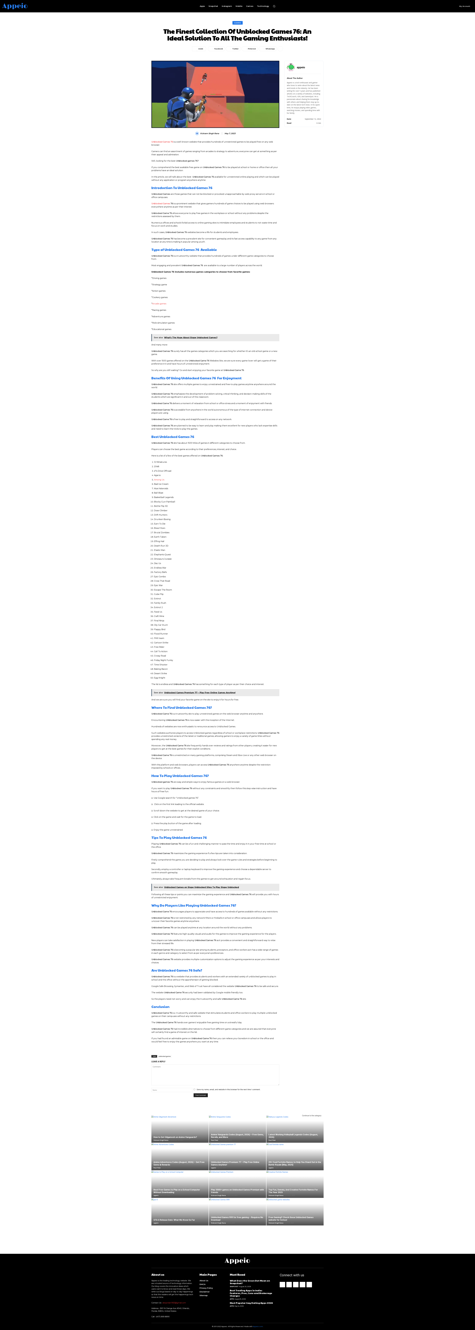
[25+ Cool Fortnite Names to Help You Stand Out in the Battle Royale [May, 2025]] (295, 1160)
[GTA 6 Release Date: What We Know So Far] (180, 1216)
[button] (274, 6)
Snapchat (234, 1286)
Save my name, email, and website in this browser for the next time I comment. (228, 1089)
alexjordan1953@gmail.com (174, 1303)
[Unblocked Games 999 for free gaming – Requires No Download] (237, 1216)
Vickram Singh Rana (209, 133)
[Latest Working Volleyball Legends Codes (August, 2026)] (295, 1133)
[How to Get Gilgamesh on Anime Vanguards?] (180, 1133)
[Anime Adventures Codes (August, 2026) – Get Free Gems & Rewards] (180, 1160)
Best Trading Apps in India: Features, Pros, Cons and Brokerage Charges (251, 1293)
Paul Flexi (214, 1140)
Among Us (159, 480)
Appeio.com (258, 1326)
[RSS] (302, 1284)
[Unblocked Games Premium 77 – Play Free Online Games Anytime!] (237, 1160)
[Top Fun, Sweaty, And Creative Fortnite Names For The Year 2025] (295, 1187)
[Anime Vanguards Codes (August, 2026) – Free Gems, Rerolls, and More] (237, 1133)
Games (237, 23)
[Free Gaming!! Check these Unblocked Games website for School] (295, 1216)
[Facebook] (282, 1284)
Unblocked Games (160, 203)
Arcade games (159, 303)
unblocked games (165, 1056)
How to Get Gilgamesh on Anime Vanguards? (175, 1137)
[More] (280, 48)
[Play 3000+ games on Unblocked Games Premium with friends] (237, 1188)
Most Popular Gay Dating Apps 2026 (251, 1302)
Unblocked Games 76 (162, 142)
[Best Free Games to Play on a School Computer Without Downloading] (180, 1188)
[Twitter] (309, 1284)
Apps (232, 1299)
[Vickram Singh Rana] (197, 133)
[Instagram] (289, 1284)
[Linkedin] (295, 1284)
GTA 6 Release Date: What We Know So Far (174, 1220)
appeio (213, 1168)
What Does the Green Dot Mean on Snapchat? (250, 1282)
